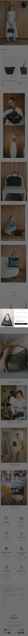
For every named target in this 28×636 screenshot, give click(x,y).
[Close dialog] (27, 309)
